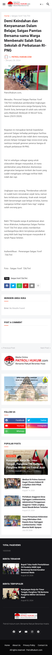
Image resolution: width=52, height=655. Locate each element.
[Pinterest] (25, 285)
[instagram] (32, 631)
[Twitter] (13, 285)
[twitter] (20, 631)
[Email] (32, 285)
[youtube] (26, 631)
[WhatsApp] (19, 285)
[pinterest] (38, 631)
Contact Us (42, 645)
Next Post (44, 348)
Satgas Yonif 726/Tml (21, 16)
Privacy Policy (29, 645)
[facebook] (14, 631)
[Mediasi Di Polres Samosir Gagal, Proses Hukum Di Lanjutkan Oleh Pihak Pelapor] (12, 483)
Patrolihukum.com (34, 650)
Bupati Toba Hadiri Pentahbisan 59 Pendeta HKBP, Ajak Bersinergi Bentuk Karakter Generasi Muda (35, 568)
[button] (4, 4)
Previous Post (9, 348)
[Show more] (38, 285)
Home (6, 16)
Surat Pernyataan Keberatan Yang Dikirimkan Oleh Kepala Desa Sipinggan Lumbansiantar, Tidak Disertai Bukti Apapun (35, 522)
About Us (16, 645)
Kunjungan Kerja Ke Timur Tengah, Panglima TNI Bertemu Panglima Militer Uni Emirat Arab (35, 593)
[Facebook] (7, 285)
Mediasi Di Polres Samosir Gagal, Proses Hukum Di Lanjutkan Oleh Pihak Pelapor (33, 483)
